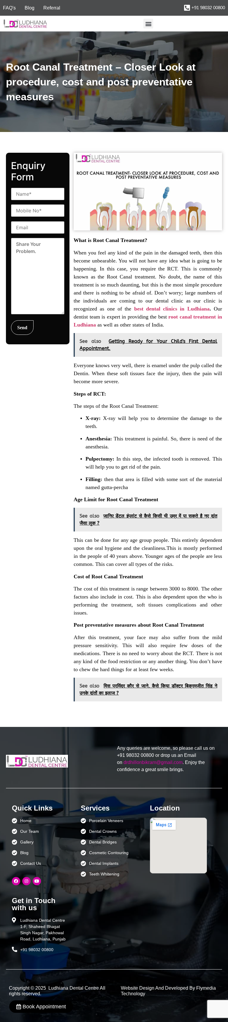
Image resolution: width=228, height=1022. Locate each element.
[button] (148, 23)
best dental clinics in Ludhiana (172, 309)
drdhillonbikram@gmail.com (153, 762)
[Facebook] (16, 881)
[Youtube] (37, 881)
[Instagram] (26, 881)
